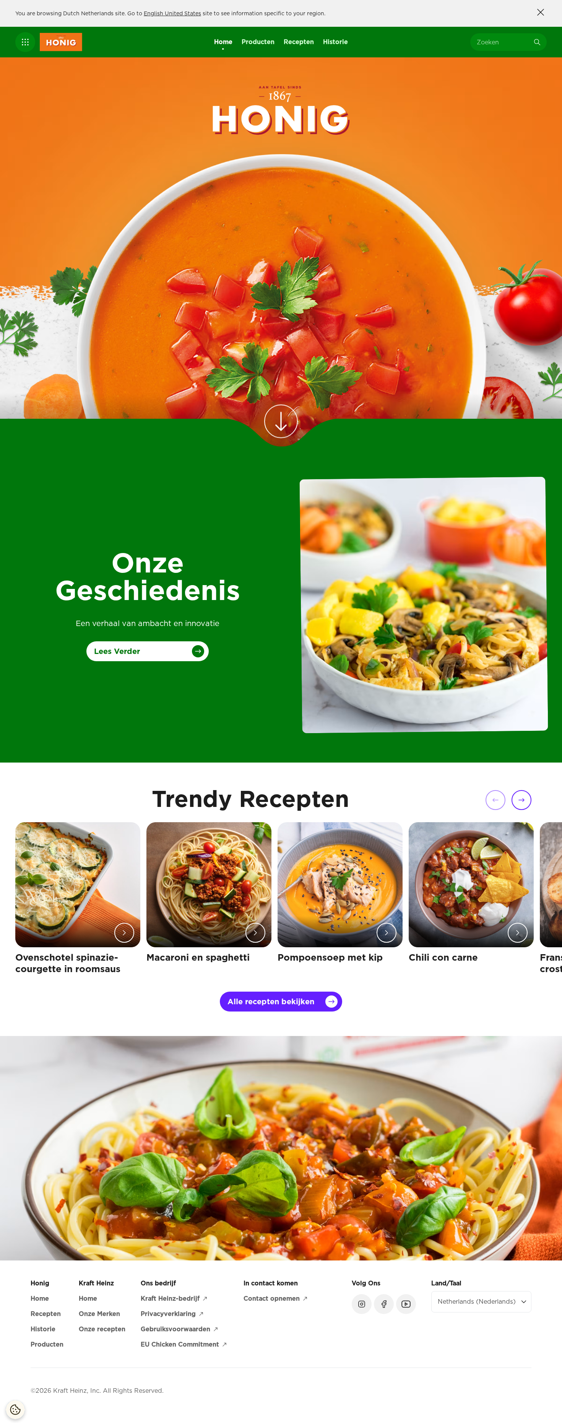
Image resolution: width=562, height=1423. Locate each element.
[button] (25, 42)
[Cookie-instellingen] (15, 1409)
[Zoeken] (537, 42)
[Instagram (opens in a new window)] (362, 1304)
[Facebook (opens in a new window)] (384, 1304)
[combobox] (503, 42)
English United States (172, 13)
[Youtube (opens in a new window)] (406, 1304)
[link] (281, 418)
